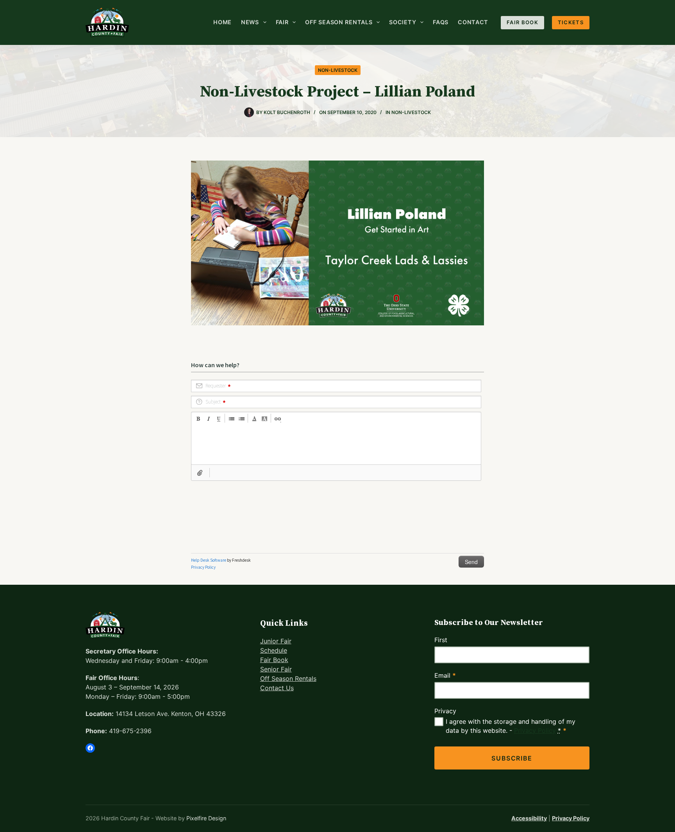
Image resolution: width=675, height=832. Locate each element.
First (440, 640)
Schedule (273, 650)
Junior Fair (275, 641)
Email (445, 675)
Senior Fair (276, 669)
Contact (473, 22)
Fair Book (522, 22)
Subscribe (511, 758)
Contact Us (277, 688)
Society (402, 22)
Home (222, 22)
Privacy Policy (535, 730)
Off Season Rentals (338, 22)
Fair (282, 22)
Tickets (571, 22)
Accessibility (529, 818)
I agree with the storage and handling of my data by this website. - (510, 726)
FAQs (440, 22)
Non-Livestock (337, 70)
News (250, 22)
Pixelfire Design (206, 818)
